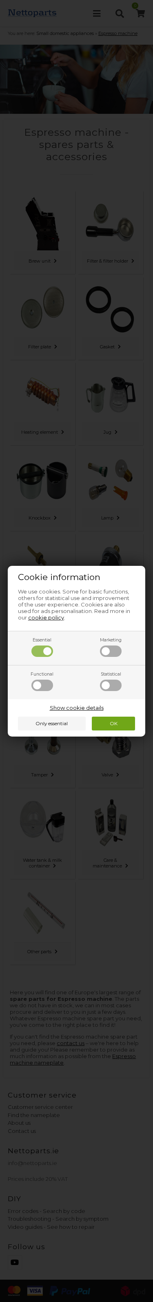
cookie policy (46, 617)
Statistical (111, 674)
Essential (42, 640)
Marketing (111, 640)
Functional (42, 674)
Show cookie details (77, 707)
